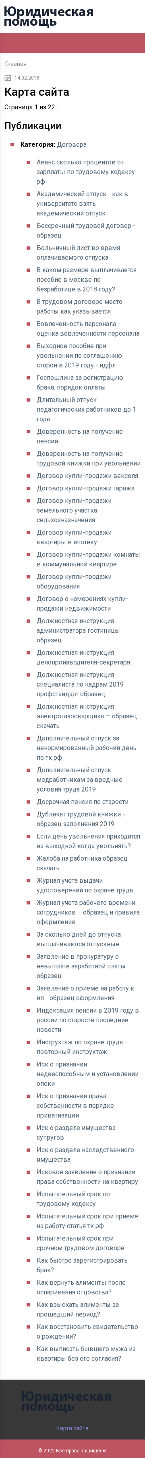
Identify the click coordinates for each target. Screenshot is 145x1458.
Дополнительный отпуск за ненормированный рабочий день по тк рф (87, 747)
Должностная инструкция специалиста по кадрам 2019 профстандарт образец (80, 684)
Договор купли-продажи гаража (86, 488)
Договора (72, 144)
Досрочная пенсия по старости (82, 802)
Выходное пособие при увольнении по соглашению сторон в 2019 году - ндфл (79, 355)
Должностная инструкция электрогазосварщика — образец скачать (87, 716)
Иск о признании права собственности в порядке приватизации (75, 1105)
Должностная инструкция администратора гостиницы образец (78, 630)
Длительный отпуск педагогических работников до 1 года (86, 409)
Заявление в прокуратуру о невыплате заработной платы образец (81, 966)
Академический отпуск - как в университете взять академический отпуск (82, 203)
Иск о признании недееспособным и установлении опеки (88, 1073)
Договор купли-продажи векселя (87, 476)
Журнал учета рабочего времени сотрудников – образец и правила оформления (88, 912)
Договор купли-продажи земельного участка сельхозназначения (74, 510)
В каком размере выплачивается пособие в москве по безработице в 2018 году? (87, 279)
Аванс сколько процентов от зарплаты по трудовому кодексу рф (86, 171)
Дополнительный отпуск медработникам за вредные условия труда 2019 (79, 779)
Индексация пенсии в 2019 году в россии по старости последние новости (88, 1020)
